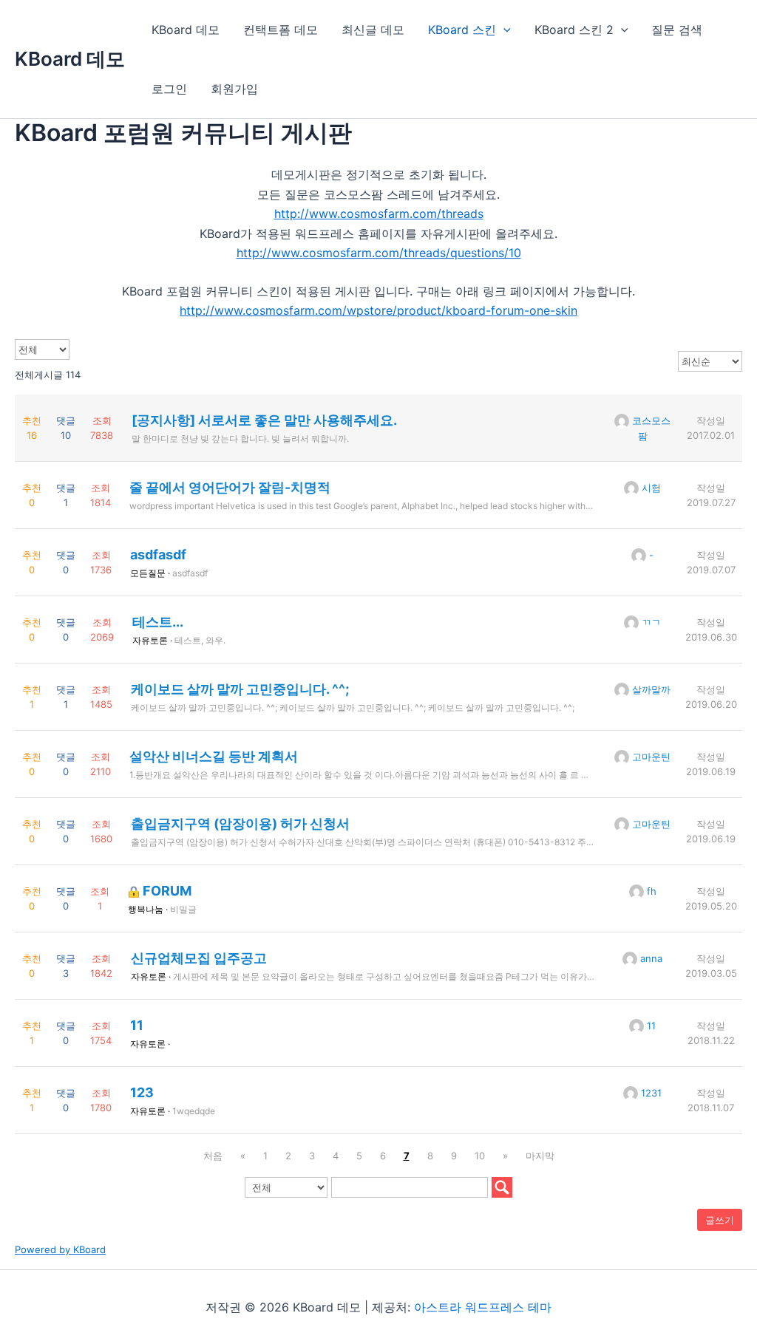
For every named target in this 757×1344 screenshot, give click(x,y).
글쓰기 (719, 1220)
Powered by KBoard (60, 1249)
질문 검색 (676, 29)
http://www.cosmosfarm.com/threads (378, 213)
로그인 (169, 88)
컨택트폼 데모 (280, 29)
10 (480, 1155)
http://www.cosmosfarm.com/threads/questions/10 (379, 252)
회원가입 (234, 88)
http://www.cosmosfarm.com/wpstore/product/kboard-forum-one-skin (378, 310)
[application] (503, 29)
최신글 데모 (373, 29)
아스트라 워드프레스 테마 (482, 1307)
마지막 (540, 1155)
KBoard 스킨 (462, 29)
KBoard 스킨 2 (574, 29)
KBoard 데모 (70, 58)
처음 (213, 1155)
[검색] (502, 1187)
